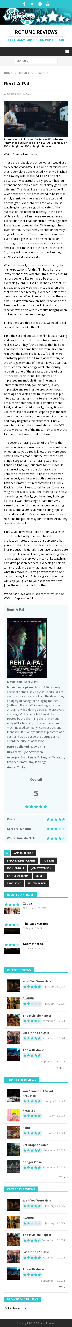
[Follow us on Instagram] (39, 4)
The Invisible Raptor (37, 1015)
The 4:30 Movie (33, 1050)
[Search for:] (36, 60)
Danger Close (32, 1162)
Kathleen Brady (18, 876)
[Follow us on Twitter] (32, 4)
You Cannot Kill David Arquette (38, 1093)
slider (40, 876)
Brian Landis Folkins (21, 860)
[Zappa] (12, 908)
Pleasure (29, 1110)
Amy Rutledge (23, 853)
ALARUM (29, 998)
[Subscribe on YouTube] (47, 4)
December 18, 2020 (36, 908)
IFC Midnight (15, 868)
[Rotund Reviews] (36, 22)
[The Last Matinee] (12, 928)
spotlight (14, 883)
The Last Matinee (36, 924)
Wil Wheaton (37, 883)
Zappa (27, 903)
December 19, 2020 (36, 948)
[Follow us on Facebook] (24, 4)
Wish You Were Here (37, 981)
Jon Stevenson (41, 868)
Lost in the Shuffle (36, 1033)
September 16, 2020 (19, 94)
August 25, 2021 (34, 928)
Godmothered (33, 944)
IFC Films (48, 860)
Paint (26, 1128)
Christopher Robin (35, 1145)
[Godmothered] (12, 948)
